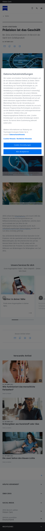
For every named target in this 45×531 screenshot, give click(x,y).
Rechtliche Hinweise (24, 139)
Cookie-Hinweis (9, 139)
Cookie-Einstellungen (22, 145)
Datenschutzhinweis (17, 134)
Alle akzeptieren (22, 152)
